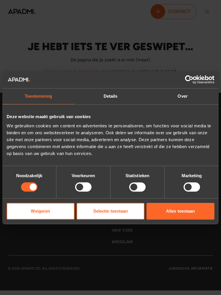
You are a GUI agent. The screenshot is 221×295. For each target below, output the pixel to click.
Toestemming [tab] (38, 96)
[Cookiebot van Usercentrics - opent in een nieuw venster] (189, 79)
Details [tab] (111, 96)
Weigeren (40, 211)
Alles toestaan (180, 211)
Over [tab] (182, 96)
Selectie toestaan (110, 211)
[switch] (83, 187)
